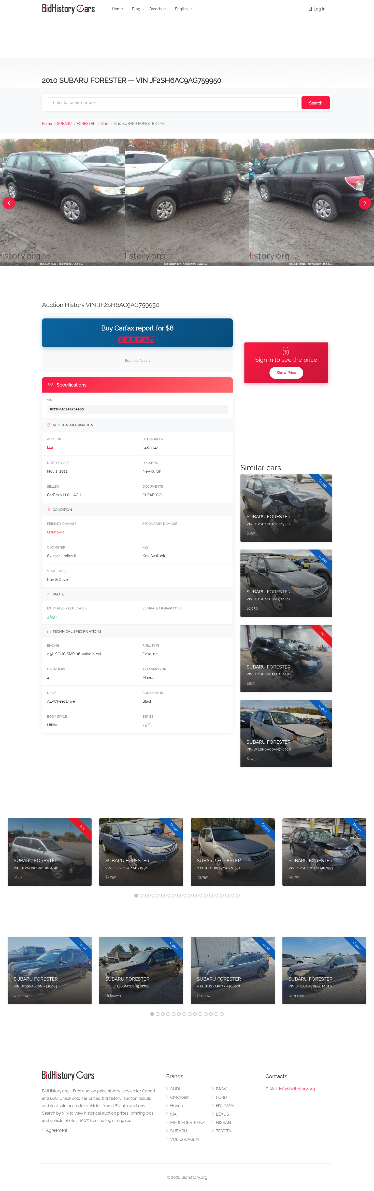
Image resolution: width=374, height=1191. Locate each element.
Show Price (286, 372)
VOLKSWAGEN (184, 1139)
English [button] (181, 9)
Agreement (56, 1130)
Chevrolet (179, 1097)
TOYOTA (223, 1131)
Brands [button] (155, 9)
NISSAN (223, 1122)
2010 (104, 124)
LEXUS (222, 1114)
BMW (221, 1089)
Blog (136, 9)
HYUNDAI (225, 1105)
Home (117, 9)
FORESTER (86, 124)
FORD (221, 1097)
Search (315, 103)
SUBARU (64, 124)
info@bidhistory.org (297, 1089)
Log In (319, 9)
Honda (176, 1105)
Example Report (137, 361)
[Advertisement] (187, 35)
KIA (173, 1114)
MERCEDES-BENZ (187, 1122)
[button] (9, 203)
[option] (49, 854)
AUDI (175, 1089)
